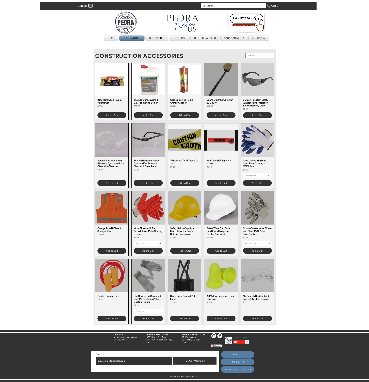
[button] (273, 5)
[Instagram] (213, 335)
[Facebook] (219, 335)
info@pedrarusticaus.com (125, 337)
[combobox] (259, 55)
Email (98, 354)
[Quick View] (111, 79)
